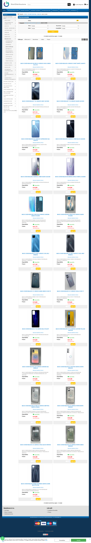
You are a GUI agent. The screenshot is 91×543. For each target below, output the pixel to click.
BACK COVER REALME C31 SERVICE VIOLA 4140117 (70, 291)
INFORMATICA (55, 10)
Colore (29, 28)
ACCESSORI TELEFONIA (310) (8, 96)
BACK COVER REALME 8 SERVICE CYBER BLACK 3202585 (70, 139)
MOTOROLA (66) (8, 30)
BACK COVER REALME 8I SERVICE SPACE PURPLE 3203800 (70, 176)
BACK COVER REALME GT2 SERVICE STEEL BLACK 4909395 (35, 444)
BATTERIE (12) (8, 48)
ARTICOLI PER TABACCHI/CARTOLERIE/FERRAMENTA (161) (10, 111)
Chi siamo (7, 510)
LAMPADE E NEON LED (64, 10)
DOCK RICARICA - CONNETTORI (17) (9, 51)
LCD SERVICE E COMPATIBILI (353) (8, 70)
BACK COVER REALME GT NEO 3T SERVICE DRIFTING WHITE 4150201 (35, 406)
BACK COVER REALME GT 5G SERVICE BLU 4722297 (35, 329)
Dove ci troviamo (8, 512)
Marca (29, 25)
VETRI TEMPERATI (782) (8, 89)
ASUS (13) (7, 26)
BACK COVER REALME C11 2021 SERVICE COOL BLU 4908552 (35, 254)
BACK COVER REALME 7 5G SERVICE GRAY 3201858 (35, 101)
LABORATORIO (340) (8, 103)
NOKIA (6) (7, 32)
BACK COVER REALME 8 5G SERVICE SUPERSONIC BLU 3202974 (35, 139)
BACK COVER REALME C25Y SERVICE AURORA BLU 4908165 (35, 367)
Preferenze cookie (49, 531)
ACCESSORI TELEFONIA (35, 10)
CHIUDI (89, 539)
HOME (4, 10)
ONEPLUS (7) (7, 36)
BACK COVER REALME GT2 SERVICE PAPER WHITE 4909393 (70, 406)
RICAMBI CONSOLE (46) (8, 81)
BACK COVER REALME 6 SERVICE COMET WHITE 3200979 (70, 63)
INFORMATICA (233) (8, 101)
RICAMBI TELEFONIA (25, 10)
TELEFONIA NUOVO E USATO (13, 10)
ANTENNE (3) (8, 44)
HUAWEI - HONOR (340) (9, 28)
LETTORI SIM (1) (9, 58)
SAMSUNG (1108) (8, 63)
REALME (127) (8, 38)
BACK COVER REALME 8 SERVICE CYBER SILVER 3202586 (35, 176)
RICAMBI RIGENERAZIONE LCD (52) (9, 74)
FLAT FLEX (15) (9, 56)
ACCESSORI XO (74, 10)
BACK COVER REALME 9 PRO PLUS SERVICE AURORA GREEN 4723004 (35, 215)
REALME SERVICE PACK (38, 67)
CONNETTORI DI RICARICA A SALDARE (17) (10, 78)
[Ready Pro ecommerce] (45, 534)
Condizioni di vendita (52, 510)
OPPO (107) (7, 34)
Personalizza (62, 540)
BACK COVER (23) (9, 46)
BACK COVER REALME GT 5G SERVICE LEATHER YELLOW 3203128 (70, 329)
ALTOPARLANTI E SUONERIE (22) (9, 41)
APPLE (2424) (7, 20)
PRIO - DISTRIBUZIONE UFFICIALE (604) (8, 92)
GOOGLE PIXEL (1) (8, 65)
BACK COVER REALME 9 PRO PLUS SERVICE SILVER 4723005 (70, 215)
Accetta (78, 540)
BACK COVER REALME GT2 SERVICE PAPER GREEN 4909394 (70, 445)
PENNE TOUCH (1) (9, 60)
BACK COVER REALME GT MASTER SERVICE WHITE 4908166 (70, 367)
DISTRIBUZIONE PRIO (46, 10)
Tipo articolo (58, 25)
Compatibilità (58, 28)
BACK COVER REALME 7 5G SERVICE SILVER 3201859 (70, 101)
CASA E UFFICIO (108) (8, 98)
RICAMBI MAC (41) (7, 83)
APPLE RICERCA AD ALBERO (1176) (9, 23)
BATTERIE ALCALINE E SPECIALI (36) (8, 106)
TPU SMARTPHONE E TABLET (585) (8, 86)
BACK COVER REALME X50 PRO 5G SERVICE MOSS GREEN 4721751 (36, 64)
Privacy (49, 512)
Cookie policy (41, 531)
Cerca (29, 20)
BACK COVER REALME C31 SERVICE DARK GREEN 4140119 (35, 291)
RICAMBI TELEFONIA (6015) (8, 17)
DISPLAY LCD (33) (9, 54)
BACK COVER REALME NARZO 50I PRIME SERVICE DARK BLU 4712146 (35, 484)
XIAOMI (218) (7, 67)
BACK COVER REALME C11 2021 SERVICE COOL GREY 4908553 (70, 254)
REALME (38, 23)
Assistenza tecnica (9, 514)
